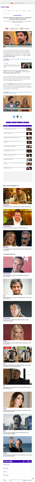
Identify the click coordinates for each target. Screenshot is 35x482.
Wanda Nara (9, 10)
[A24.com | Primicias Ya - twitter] (25, 461)
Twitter (17, 118)
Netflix (13, 10)
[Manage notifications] (33, 478)
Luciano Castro (9, 122)
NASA (20, 10)
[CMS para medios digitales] (29, 480)
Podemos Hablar (26, 122)
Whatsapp (21, 118)
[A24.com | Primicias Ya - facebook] (23, 461)
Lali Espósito (16, 10)
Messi (5, 10)
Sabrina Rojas (14, 122)
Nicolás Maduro (29, 10)
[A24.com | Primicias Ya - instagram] (30, 461)
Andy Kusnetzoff (20, 122)
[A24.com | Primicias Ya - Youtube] (28, 461)
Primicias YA (4, 13)
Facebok (14, 118)
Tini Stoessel (24, 10)
